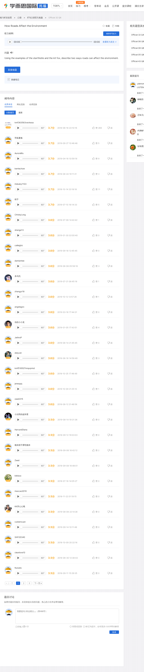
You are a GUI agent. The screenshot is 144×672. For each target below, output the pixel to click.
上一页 (10, 583)
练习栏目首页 (6, 17)
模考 (86, 6)
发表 (114, 632)
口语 (20, 17)
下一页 (37, 583)
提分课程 (126, 6)
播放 (9, 41)
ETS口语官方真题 (35, 17)
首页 (70, 6)
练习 (78, 6)
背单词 (97, 6)
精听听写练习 (111, 34)
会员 (106, 6)
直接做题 (12, 69)
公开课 (115, 6)
